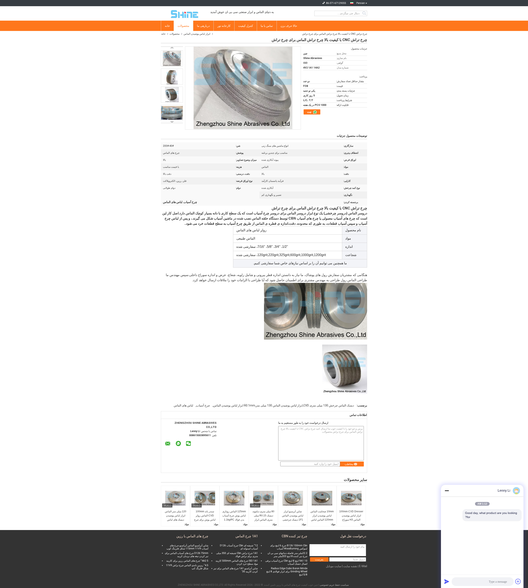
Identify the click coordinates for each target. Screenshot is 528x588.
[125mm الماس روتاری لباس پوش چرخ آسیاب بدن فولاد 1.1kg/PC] (234, 498)
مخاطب (349, 464)
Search (364, 13)
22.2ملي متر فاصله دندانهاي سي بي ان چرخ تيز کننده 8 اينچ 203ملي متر (287, 555)
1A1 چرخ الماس (247, 536)
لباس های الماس (183, 405)
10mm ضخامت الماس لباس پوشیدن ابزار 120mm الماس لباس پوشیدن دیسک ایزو (322, 516)
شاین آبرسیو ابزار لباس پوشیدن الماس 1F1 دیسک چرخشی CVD (292, 516)
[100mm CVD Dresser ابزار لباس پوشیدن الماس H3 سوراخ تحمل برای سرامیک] (351, 498)
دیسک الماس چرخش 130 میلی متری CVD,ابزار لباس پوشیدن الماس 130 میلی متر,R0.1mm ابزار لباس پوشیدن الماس (283, 405)
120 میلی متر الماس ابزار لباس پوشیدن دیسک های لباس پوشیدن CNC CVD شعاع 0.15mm (175, 516)
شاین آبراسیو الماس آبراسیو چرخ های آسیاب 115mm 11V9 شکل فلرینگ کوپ (187, 547)
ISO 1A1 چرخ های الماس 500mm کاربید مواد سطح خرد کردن (237, 562)
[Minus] (446, 490)
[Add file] (518, 581)
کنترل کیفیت (245, 25)
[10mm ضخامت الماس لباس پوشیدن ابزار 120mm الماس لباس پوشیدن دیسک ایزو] (322, 498)
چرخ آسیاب (203, 405)
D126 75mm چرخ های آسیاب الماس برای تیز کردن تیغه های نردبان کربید (186, 555)
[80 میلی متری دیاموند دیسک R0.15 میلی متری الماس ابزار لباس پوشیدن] (263, 498)
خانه (167, 25)
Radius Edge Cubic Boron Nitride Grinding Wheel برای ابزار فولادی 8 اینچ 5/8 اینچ (286, 571)
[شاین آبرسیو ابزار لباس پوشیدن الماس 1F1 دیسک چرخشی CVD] (292, 498)
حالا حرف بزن (288, 25)
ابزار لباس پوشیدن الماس (197, 33)
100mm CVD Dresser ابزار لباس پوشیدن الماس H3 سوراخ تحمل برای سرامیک (351, 516)
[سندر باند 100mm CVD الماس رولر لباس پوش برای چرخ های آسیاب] (204, 498)
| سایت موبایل (334, 566)
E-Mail (363, 566)
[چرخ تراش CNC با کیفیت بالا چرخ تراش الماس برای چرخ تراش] (172, 58)
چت (309, 111)
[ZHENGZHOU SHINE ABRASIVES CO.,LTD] (183, 13)
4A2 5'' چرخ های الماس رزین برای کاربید (187, 560)
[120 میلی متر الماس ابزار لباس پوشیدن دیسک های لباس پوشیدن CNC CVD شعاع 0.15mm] (175, 498)
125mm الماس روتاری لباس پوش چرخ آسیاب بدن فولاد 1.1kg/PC (234, 515)
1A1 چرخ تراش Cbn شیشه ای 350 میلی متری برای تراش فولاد (237, 555)
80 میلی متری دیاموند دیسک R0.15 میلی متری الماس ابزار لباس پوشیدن (263, 516)
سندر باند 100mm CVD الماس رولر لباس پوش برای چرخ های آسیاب (205, 516)
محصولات (183, 25)
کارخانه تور (224, 25)
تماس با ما (267, 25)
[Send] (446, 581)
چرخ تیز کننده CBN (294, 536)
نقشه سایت (350, 566)
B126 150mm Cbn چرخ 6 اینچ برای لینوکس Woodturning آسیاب (288, 547)
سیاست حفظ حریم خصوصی (334, 584)
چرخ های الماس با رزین (192, 536)
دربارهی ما (203, 25)
